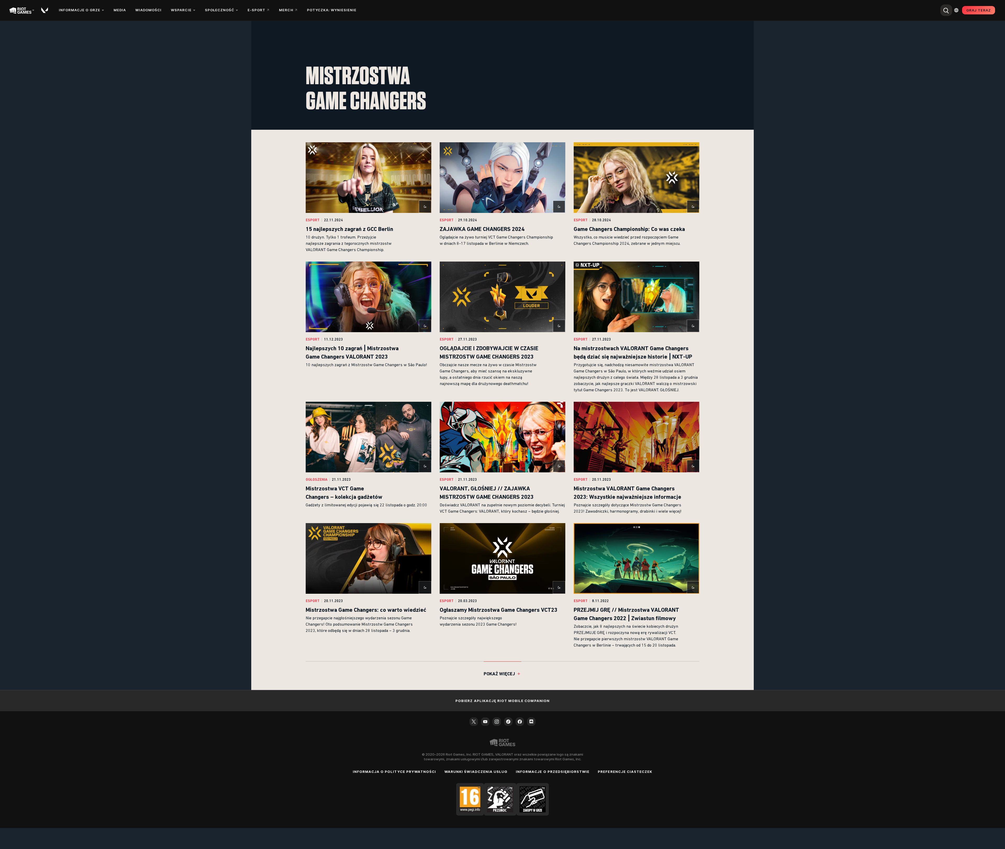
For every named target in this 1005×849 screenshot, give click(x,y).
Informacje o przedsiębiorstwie (552, 771)
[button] (368, 197)
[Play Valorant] (45, 10)
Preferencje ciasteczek (625, 771)
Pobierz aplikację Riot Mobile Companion (502, 701)
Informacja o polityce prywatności (394, 771)
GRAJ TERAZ (978, 10)
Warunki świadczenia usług (475, 771)
